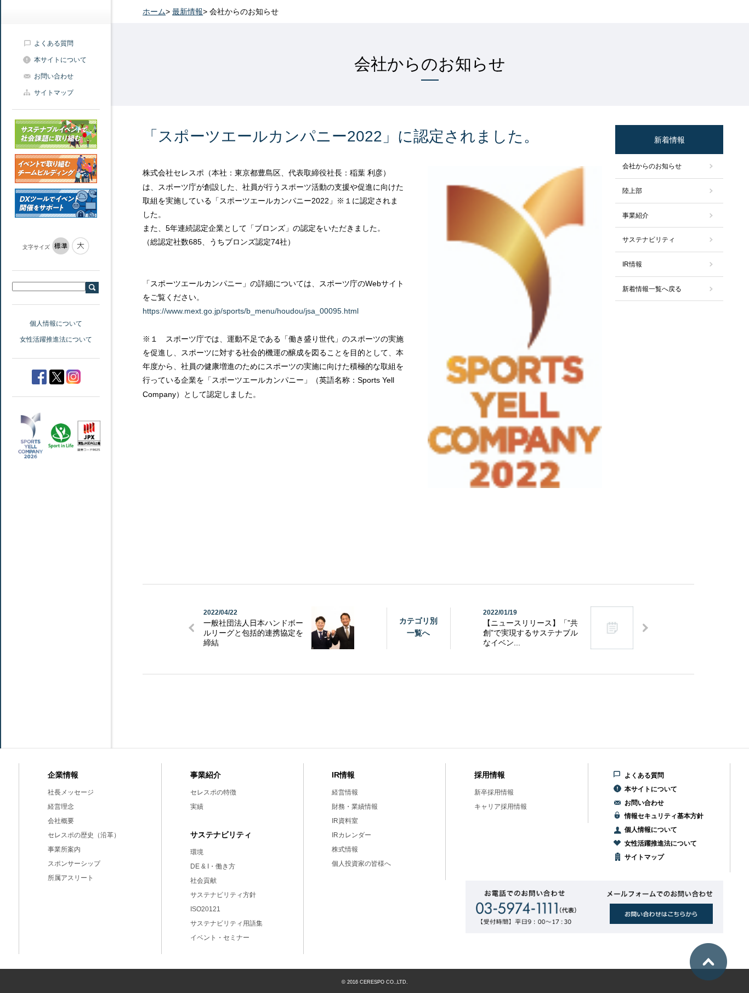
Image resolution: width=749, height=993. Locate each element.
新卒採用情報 (494, 792)
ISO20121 (205, 909)
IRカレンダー (351, 835)
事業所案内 (64, 849)
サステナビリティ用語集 (226, 923)
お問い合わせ (53, 76)
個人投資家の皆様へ (361, 863)
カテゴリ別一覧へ (418, 626)
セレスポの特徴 (213, 792)
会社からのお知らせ (652, 166)
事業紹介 (635, 215)
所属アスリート (71, 878)
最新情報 (187, 11)
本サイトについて (60, 60)
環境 (196, 852)
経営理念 (61, 806)
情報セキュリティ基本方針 (664, 816)
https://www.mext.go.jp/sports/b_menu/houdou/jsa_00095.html (251, 311)
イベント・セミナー (219, 937)
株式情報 (345, 849)
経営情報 (345, 792)
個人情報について (56, 323)
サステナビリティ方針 (223, 895)
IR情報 (632, 264)
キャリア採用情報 (500, 806)
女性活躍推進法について (56, 339)
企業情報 (63, 774)
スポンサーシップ (74, 863)
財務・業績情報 (355, 806)
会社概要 (61, 821)
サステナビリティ (648, 239)
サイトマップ (53, 93)
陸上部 (632, 191)
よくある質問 (53, 43)
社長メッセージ (71, 792)
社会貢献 (203, 880)
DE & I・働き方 (212, 866)
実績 (196, 806)
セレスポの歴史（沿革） (84, 835)
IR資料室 (345, 821)
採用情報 (489, 774)
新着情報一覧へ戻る (652, 289)
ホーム (154, 11)
